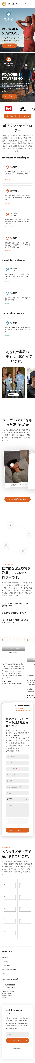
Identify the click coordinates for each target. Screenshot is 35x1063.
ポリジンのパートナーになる (16, 116)
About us (5, 957)
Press (3, 973)
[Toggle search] (26, 4)
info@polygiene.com (24, 710)
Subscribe (16, 1040)
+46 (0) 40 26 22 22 (8, 985)
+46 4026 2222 (20, 708)
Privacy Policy (6, 965)
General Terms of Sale (9, 969)
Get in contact (16, 830)
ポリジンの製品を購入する (16, 499)
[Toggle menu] (31, 4)
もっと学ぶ (8, 46)
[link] (10, 3)
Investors (5, 961)
